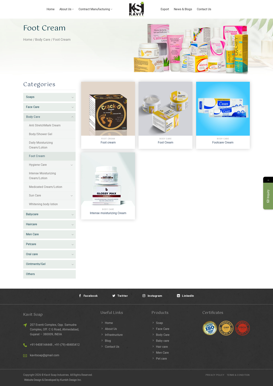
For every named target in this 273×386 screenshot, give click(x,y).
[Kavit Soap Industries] (136, 9)
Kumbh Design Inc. (71, 380)
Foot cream (108, 143)
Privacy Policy (215, 375)
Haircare (31, 224)
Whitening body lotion (43, 204)
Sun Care (35, 195)
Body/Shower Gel (40, 134)
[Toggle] (72, 97)
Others (30, 274)
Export (165, 9)
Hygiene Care (38, 165)
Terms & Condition (238, 375)
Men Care (32, 234)
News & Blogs (183, 9)
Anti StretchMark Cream (45, 125)
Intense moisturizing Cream (108, 213)
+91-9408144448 (41, 345)
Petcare (31, 244)
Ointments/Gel (36, 264)
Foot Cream (37, 156)
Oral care (32, 254)
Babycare (32, 214)
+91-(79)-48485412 (67, 345)
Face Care (32, 107)
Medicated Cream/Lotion (45, 187)
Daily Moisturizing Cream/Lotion (41, 145)
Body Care (42, 39)
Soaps (30, 97)
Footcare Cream (222, 143)
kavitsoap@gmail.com (44, 355)
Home (51, 9)
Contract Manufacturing (94, 9)
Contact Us (204, 9)
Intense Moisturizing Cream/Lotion (42, 175)
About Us (65, 9)
